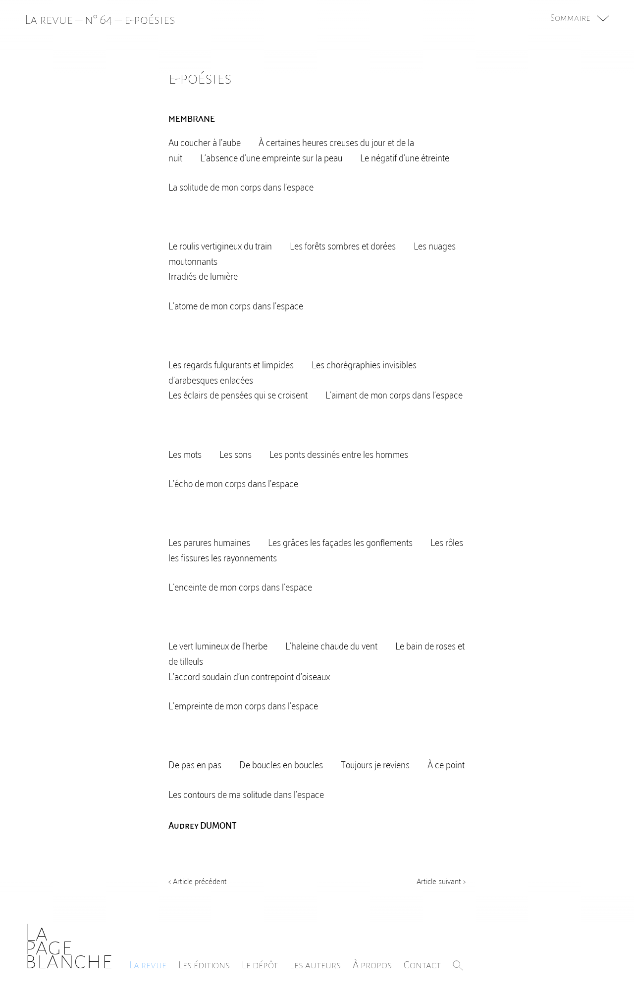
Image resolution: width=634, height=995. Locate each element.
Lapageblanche (68, 947)
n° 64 (98, 19)
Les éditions (204, 964)
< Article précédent (197, 880)
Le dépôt (260, 964)
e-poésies (149, 19)
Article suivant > (441, 880)
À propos (372, 964)
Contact (422, 964)
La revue (147, 964)
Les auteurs (315, 964)
